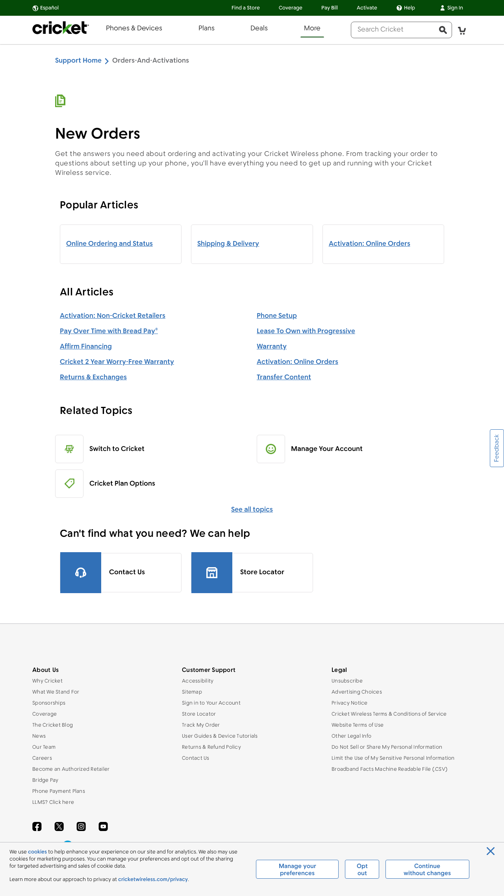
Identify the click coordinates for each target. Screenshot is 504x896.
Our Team (44, 747)
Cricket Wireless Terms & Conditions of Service (389, 714)
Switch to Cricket (117, 449)
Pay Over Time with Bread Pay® (109, 331)
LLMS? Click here (53, 802)
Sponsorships (48, 703)
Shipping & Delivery (228, 244)
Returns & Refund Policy (211, 747)
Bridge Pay (45, 780)
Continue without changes (427, 870)
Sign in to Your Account (211, 703)
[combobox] (392, 30)
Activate (367, 8)
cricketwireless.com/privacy (153, 879)
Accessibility (197, 681)
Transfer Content (284, 377)
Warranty (272, 346)
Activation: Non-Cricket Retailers (112, 316)
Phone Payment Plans (58, 791)
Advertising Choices (357, 692)
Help (409, 8)
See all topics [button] (252, 509)
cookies (37, 852)
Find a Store (246, 8)
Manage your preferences (297, 870)
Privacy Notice (350, 703)
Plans (206, 28)
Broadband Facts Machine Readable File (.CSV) (389, 769)
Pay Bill (329, 8)
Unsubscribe (347, 681)
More (312, 28)
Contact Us (195, 758)
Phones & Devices (134, 28)
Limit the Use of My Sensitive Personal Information (393, 758)
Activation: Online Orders (369, 244)
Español (49, 8)
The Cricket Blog (52, 725)
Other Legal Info (351, 736)
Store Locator (199, 714)
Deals (259, 28)
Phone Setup (277, 316)
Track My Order (201, 725)
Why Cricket (47, 681)
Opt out (362, 870)
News (39, 736)
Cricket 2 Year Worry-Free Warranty (117, 362)
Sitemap (192, 692)
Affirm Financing (86, 346)
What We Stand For (55, 692)
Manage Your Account (327, 449)
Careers (42, 758)
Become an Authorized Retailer (70, 769)
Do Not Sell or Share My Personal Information (387, 747)
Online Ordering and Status (109, 244)
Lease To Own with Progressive (306, 331)
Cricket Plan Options (122, 483)
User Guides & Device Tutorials (220, 736)
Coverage (290, 8)
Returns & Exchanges (93, 377)
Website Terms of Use (358, 725)
